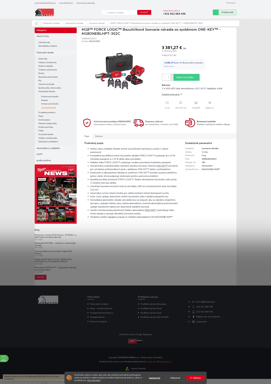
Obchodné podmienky (86, 3)
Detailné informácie (171, 94)
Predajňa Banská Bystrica (101, 313)
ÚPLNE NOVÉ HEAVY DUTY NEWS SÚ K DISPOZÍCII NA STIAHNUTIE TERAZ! (53, 260)
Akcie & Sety (43, 36)
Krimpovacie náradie (49, 96)
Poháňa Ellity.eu (169, 66)
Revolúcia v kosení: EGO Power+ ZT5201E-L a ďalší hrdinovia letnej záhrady (56, 236)
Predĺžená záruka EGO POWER (155, 317)
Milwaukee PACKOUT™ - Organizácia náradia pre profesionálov (55, 268)
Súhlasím (197, 377)
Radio (40, 116)
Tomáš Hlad (151, 361)
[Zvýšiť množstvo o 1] (172, 75)
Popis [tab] (87, 136)
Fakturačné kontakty (99, 304)
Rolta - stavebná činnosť (101, 308)
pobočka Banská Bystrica (45, 3)
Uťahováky (42, 59)
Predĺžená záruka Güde (151, 313)
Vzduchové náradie (46, 84)
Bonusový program (98, 321)
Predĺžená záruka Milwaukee (153, 304)
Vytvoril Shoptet (138, 368)
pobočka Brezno (66, 3)
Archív (40, 277)
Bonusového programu (193, 62)
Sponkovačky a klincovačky (49, 88)
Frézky (41, 130)
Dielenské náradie (45, 52)
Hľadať (144, 12)
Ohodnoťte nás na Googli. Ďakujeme (135, 334)
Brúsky (41, 73)
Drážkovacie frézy (45, 127)
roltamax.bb (201, 321)
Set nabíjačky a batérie (47, 46)
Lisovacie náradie (48, 107)
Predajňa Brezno (97, 317)
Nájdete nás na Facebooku (208, 316)
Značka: (91, 41)
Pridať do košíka (185, 77)
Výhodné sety (44, 42)
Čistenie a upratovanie (47, 70)
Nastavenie (154, 377)
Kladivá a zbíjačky (45, 66)
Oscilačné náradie (45, 134)
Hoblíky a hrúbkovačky (47, 138)
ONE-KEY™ (162, 165)
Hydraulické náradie (46, 91)
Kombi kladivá (44, 120)
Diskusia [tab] (99, 136)
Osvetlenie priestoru (46, 112)
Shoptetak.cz (165, 361)
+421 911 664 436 (204, 306)
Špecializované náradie (48, 77)
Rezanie (44, 100)
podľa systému (44, 160)
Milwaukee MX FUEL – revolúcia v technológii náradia (55, 244)
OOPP (40, 154)
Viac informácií (94, 380)
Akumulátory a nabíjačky (48, 148)
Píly (40, 80)
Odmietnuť (175, 377)
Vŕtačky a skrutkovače (47, 62)
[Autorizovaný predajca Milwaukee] (135, 341)
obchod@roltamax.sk (205, 301)
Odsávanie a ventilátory (48, 141)
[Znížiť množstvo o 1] (172, 79)
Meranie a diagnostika (47, 123)
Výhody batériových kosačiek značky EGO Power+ (53, 252)
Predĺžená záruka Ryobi (151, 308)
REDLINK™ (150, 210)
